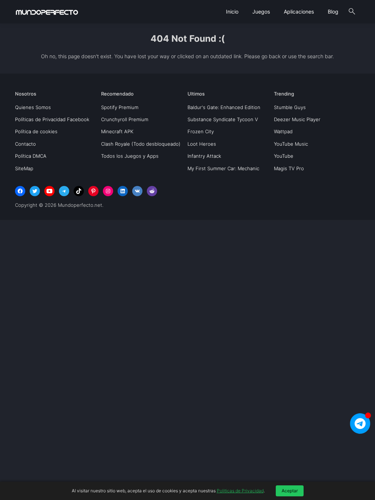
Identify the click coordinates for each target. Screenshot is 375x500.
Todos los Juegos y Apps (130, 156)
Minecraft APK (117, 131)
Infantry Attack (204, 156)
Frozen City (201, 131)
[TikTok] (79, 191)
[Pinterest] (93, 191)
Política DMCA (31, 156)
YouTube (283, 156)
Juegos (261, 11)
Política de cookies (36, 131)
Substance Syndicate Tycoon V (223, 119)
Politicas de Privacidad (240, 490)
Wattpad (283, 131)
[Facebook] (20, 191)
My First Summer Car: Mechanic (223, 168)
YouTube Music (291, 144)
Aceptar (290, 490)
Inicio (232, 11)
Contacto (25, 144)
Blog (333, 11)
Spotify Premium (119, 107)
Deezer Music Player (297, 119)
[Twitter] (35, 191)
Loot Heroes (202, 144)
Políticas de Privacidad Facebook (52, 119)
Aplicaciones (299, 11)
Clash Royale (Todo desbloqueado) (141, 144)
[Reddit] (152, 191)
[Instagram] (108, 191)
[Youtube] (49, 191)
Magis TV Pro (289, 168)
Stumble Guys (290, 107)
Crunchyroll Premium (124, 119)
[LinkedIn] (123, 191)
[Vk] (137, 191)
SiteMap (24, 168)
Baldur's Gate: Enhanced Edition (224, 107)
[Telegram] (64, 191)
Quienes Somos (33, 107)
